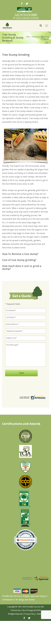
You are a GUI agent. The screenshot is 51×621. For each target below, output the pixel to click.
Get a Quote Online (27, 17)
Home (28, 37)
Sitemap (40, 614)
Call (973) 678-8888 (26, 14)
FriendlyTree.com (33, 607)
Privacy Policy (29, 614)
